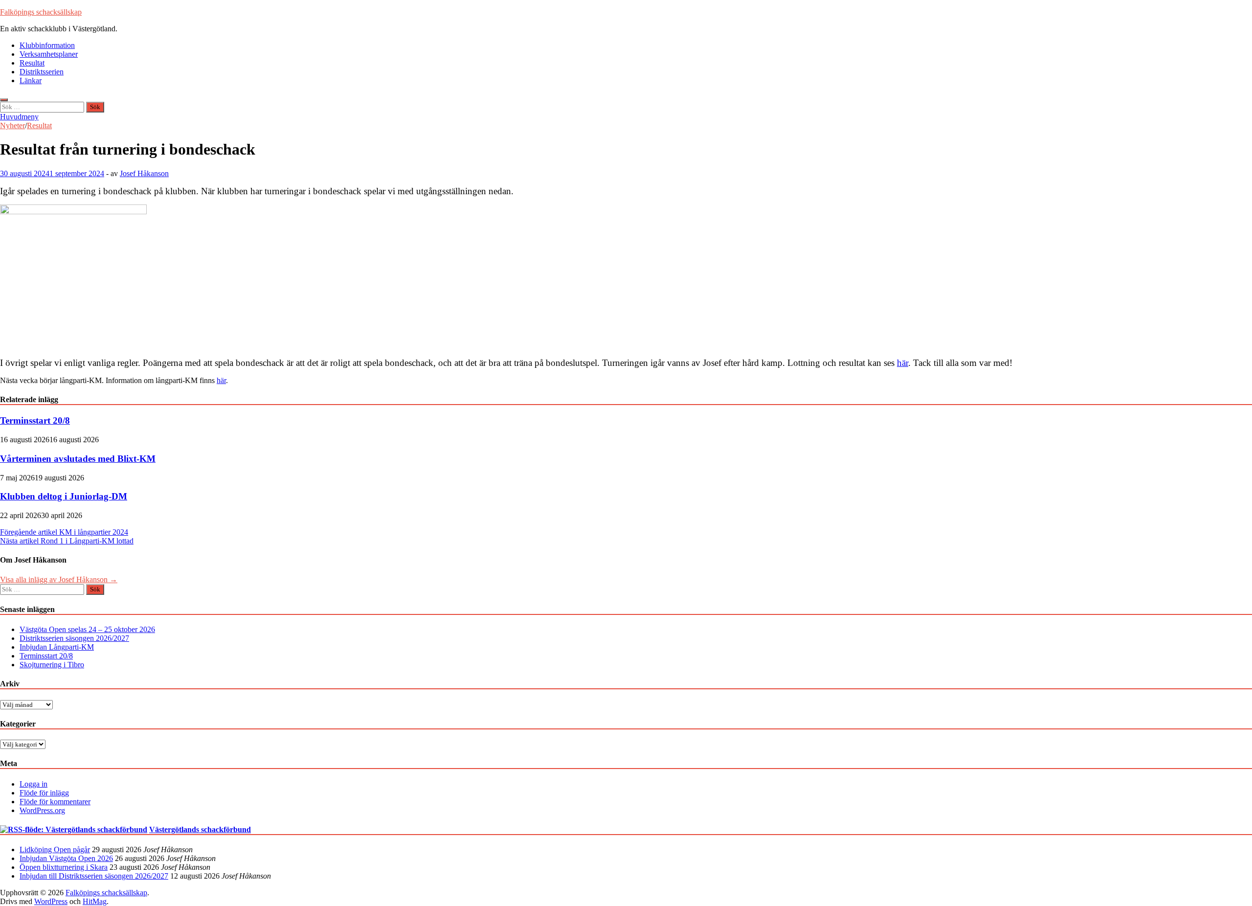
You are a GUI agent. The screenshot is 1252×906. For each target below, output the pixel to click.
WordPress (50, 901)
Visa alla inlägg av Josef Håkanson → (58, 579)
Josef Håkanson (144, 173)
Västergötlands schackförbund (200, 829)
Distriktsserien (42, 72)
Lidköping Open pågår (55, 849)
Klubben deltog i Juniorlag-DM (63, 496)
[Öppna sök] (4, 99)
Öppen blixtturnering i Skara (64, 867)
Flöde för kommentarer (55, 801)
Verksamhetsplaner (49, 54)
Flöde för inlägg (44, 793)
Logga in (33, 784)
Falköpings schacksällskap (41, 12)
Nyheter (12, 125)
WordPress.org (42, 810)
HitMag (95, 901)
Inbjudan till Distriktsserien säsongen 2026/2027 (94, 876)
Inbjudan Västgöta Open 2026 (66, 858)
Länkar (31, 80)
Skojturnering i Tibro (52, 664)
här (902, 363)
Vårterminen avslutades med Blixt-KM (78, 458)
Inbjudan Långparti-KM (57, 647)
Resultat (32, 63)
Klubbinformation (47, 45)
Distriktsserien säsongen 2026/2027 (74, 638)
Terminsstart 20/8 (35, 420)
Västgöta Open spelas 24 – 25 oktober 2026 (87, 629)
